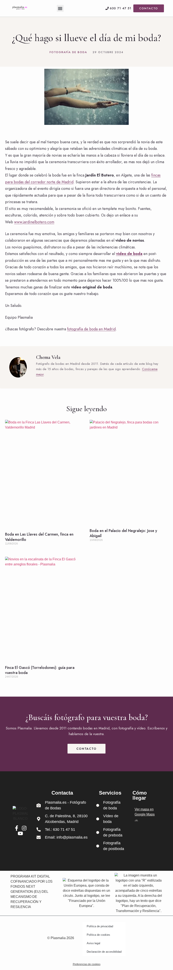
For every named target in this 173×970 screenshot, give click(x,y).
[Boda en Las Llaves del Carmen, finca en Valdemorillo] (44, 474)
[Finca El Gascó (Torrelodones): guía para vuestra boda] (44, 609)
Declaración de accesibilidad (104, 951)
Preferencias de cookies (86, 964)
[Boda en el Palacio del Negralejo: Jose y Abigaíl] (129, 472)
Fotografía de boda (68, 52)
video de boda (129, 253)
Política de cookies (98, 934)
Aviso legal (93, 943)
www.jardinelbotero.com (34, 222)
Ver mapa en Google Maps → (145, 814)
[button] (60, 8)
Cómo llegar (139, 795)
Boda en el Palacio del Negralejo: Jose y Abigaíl (123, 533)
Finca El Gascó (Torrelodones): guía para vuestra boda (39, 670)
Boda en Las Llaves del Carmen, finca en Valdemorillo (39, 537)
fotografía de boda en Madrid (91, 329)
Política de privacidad (100, 926)
